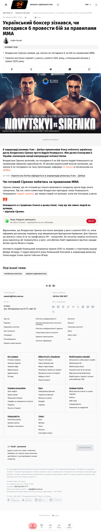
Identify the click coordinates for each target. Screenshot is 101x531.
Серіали (41, 405)
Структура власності (75, 327)
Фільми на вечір (45, 398)
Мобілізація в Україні (79, 357)
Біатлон (41, 430)
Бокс (40, 420)
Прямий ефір (13, 366)
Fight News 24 (8, 13)
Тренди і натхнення (15, 426)
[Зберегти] (89, 69)
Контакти (71, 319)
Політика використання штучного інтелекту (48, 323)
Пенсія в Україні (14, 408)
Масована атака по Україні (49, 373)
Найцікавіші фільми (46, 391)
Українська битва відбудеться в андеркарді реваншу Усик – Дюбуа (47, 175)
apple (27, 500)
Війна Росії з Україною (49, 357)
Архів (70, 331)
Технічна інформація (43, 341)
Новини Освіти (76, 388)
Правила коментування (44, 337)
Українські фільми (45, 395)
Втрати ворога (44, 380)
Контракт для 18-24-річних (80, 370)
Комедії (41, 401)
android (13, 500)
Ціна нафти (12, 391)
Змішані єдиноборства (41, 5)
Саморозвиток (75, 404)
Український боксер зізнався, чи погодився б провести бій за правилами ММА (62, 13)
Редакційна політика (11, 327)
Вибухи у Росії (44, 376)
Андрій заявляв (25, 193)
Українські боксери (22, 13)
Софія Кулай (16, 41)
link (53, 307)
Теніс (40, 426)
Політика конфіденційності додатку (49, 328)
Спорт (41, 416)
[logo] (19, 4)
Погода (10, 376)
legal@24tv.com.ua (35, 489)
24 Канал (68, 167)
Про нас (7, 319)
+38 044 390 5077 (59, 296)
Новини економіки (16, 388)
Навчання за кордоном (78, 407)
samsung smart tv (55, 500)
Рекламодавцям (10, 339)
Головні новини (14, 360)
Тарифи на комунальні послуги (20, 401)
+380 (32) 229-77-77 (21, 486)
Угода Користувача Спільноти (47, 332)
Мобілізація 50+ (75, 363)
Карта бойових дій (45, 363)
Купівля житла (13, 423)
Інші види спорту (45, 433)
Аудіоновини (13, 373)
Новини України (14, 363)
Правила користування (12, 343)
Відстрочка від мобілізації (79, 373)
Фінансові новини (15, 398)
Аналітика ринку (14, 420)
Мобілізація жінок (76, 366)
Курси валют (13, 395)
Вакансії (71, 323)
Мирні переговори (45, 366)
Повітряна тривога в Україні (49, 370)
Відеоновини (13, 370)
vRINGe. (7, 170)
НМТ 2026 (73, 401)
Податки (11, 405)
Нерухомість (14, 416)
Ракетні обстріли (45, 360)
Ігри (69, 339)
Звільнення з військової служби (82, 360)
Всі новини (13, 357)
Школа (72, 397)
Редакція (7, 323)
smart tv (41, 500)
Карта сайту (72, 335)
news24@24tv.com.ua (13, 296)
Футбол (41, 423)
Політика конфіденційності (46, 319)
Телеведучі (8, 335)
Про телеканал (9, 331)
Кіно (40, 388)
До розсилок (85, 448)
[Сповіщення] (96, 4)
